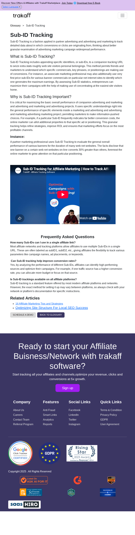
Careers (18, 414)
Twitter (72, 419)
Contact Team (21, 419)
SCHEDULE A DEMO (23, 315)
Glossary (15, 25)
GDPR (104, 419)
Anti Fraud (49, 410)
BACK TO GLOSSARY (51, 315)
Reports (47, 424)
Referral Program (23, 424)
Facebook (74, 410)
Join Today (67, 3)
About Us (18, 410)
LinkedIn (74, 414)
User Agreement (109, 424)
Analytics (48, 419)
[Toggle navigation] (122, 15)
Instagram (74, 424)
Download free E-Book (88, 3)
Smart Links (50, 414)
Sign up (67, 388)
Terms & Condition (111, 410)
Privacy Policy (108, 414)
